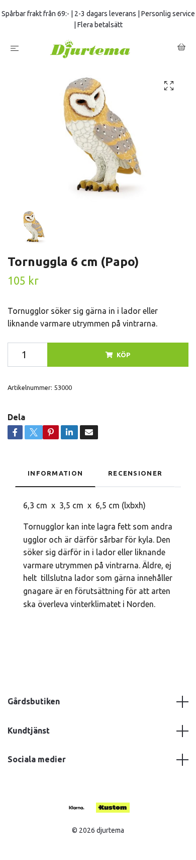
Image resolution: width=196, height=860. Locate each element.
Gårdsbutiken (34, 705)
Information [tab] (55, 477)
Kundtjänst (29, 734)
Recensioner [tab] (135, 477)
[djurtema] (100, 50)
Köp (123, 358)
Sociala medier (37, 763)
